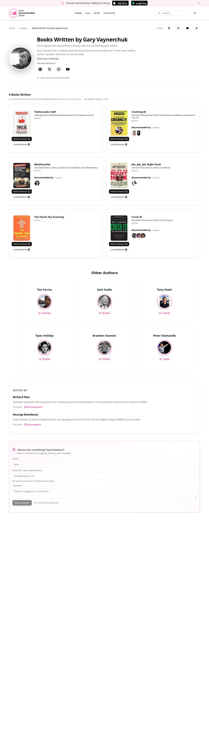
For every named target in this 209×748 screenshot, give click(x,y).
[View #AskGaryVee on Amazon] (21, 175)
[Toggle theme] (194, 13)
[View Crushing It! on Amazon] (119, 123)
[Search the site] (159, 13)
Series (97, 12)
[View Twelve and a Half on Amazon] (21, 123)
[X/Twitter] (49, 69)
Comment (17, 485)
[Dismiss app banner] (198, 3)
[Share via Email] (187, 28)
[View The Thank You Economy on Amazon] (21, 228)
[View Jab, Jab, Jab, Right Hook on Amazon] (119, 175)
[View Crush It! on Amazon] (119, 228)
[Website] (40, 69)
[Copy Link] (196, 28)
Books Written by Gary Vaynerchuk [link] (49, 28)
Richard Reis (21, 397)
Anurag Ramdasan (25, 414)
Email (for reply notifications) (27, 470)
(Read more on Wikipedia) (48, 58)
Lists (87, 12)
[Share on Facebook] (169, 28)
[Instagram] (58, 69)
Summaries (109, 12)
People (78, 12)
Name (15, 458)
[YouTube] (67, 69)
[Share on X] (178, 28)
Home (12, 28)
